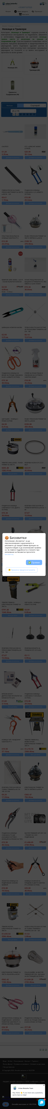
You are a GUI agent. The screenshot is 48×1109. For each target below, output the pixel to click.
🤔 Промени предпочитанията (21, 570)
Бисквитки (9, 554)
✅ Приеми (34, 562)
